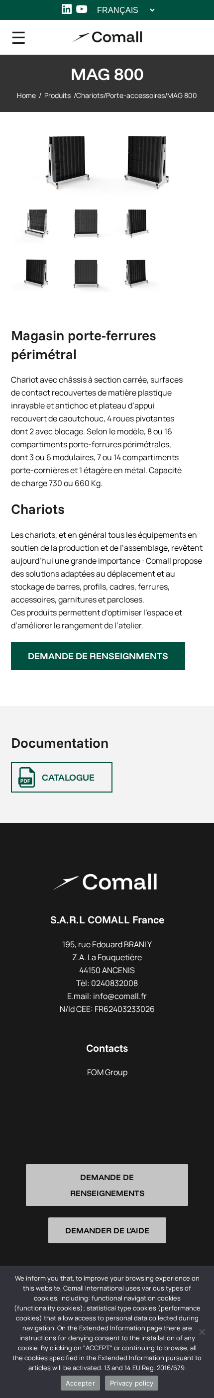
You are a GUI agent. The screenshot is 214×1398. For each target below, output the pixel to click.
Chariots (90, 95)
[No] (202, 1332)
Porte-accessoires (135, 95)
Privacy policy (132, 1383)
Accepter (80, 1383)
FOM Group (107, 1072)
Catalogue (68, 777)
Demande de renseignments (98, 656)
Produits (57, 95)
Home (26, 95)
